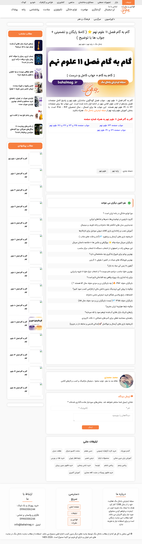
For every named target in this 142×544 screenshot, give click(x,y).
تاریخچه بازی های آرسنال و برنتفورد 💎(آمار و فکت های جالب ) (106, 236)
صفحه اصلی (74, 507)
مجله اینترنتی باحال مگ (95, 110)
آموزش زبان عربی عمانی (122, 458)
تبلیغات (128, 2)
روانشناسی (34, 10)
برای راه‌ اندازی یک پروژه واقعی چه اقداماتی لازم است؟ (110, 277)
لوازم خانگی (71, 10)
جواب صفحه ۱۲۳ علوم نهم (111, 125)
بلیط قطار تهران (74, 458)
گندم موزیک (125, 451)
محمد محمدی (111, 377)
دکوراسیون (110, 19)
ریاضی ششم (108, 465)
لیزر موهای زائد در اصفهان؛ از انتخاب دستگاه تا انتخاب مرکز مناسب (105, 248)
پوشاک (14, 10)
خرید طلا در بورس (57, 458)
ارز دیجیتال (109, 10)
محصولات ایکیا (103, 458)
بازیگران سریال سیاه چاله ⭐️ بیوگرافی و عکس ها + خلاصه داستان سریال (102, 242)
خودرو (32, 2)
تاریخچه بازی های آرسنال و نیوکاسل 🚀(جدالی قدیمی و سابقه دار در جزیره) (101, 324)
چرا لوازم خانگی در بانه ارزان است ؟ (118, 213)
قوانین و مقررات (74, 521)
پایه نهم (89, 44)
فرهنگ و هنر (84, 19)
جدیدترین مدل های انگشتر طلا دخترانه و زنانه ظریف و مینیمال (107, 225)
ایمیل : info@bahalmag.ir (27, 525)
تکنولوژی (58, 10)
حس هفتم (88, 451)
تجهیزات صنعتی (104, 2)
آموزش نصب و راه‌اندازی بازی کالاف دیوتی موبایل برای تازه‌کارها (106, 231)
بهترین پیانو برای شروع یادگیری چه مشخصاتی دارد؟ (111, 254)
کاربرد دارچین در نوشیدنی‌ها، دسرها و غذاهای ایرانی (111, 219)
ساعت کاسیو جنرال (73, 451)
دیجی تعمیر (89, 458)
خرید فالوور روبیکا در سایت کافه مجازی (98, 472)
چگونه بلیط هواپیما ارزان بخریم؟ (119, 306)
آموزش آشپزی (74, 472)
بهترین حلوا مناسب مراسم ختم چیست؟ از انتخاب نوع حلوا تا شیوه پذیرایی (101, 271)
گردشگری (96, 10)
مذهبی (71, 2)
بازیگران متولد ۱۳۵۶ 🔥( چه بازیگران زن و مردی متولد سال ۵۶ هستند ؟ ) (102, 283)
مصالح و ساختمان (85, 2)
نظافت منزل (56, 451)
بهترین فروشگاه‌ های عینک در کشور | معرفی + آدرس (111, 260)
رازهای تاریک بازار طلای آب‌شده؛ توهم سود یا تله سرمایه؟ (109, 312)
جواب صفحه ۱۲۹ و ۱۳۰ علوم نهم (111, 130)
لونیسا (97, 465)
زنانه (24, 10)
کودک (23, 2)
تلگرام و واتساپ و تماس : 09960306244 (27, 517)
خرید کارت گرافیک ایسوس (106, 451)
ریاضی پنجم (122, 465)
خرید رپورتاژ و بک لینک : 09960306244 (27, 507)
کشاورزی (60, 2)
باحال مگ (98, 44)
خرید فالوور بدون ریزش (64, 465)
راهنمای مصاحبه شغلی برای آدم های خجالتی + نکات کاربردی (107, 318)
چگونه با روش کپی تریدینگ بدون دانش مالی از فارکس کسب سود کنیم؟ (103, 289)
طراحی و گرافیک (46, 2)
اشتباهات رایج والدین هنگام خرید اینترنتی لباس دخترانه (109, 295)
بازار (116, 2)
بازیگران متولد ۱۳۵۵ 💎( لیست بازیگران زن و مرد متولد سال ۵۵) (105, 300)
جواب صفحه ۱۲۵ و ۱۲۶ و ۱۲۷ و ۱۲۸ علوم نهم (69, 125)
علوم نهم (82, 44)
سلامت (46, 10)
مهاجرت (84, 10)
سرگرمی (97, 19)
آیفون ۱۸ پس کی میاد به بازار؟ (120, 266)
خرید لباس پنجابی (84, 465)
